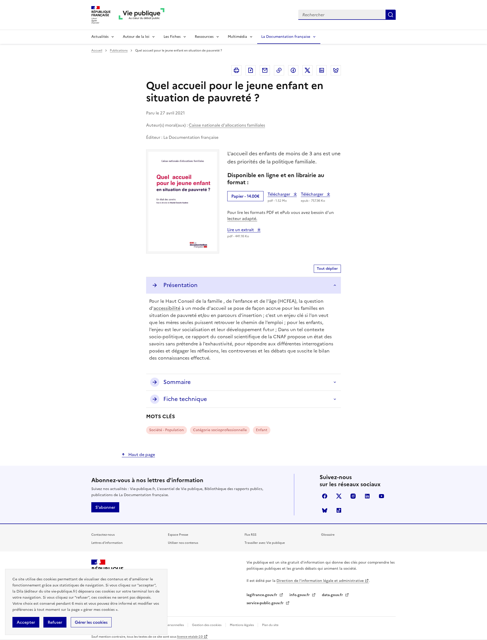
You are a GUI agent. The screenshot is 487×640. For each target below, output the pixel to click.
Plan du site (270, 625)
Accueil (96, 50)
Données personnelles (168, 625)
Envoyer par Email (265, 70)
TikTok (339, 510)
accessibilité (166, 308)
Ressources (204, 36)
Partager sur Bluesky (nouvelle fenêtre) (336, 70)
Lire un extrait (243, 230)
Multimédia (237, 36)
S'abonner (105, 507)
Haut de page (141, 454)
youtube (381, 496)
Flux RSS (250, 534)
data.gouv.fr (333, 595)
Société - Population (166, 430)
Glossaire (328, 534)
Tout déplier (327, 268)
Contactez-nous (103, 534)
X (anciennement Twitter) (339, 496)
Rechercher (391, 15)
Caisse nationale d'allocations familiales (227, 125)
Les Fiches (172, 36)
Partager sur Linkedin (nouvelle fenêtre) (322, 70)
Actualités (100, 36)
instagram (353, 496)
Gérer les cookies (91, 622)
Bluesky (325, 510)
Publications (119, 50)
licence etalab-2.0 (190, 636)
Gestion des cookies (206, 625)
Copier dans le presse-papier (279, 70)
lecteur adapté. (242, 218)
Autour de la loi (136, 36)
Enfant (261, 430)
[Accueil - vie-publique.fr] (141, 15)
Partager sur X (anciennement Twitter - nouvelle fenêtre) (307, 70)
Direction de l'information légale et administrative (320, 580)
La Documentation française (285, 36)
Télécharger (282, 194)
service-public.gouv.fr (266, 603)
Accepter (26, 622)
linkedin (367, 496)
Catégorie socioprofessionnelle (220, 430)
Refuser (55, 622)
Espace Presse (178, 534)
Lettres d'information (107, 543)
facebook (325, 496)
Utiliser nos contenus (183, 543)
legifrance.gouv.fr (262, 595)
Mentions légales (242, 625)
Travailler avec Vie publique (265, 543)
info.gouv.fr (300, 595)
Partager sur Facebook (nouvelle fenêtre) (293, 70)
